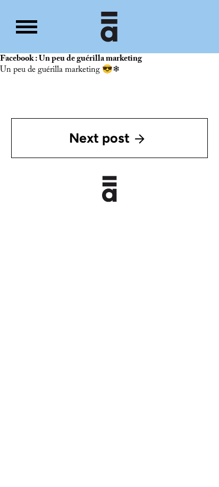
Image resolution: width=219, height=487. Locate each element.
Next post (99, 138)
